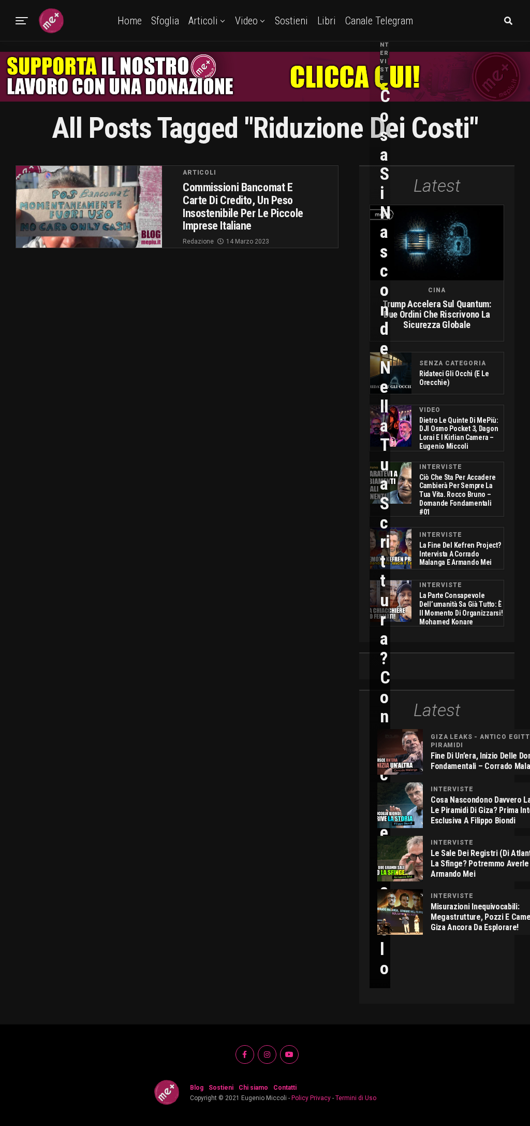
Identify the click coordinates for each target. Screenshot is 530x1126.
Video (246, 21)
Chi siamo (253, 1087)
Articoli (203, 21)
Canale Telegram (379, 21)
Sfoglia (165, 21)
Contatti (285, 1087)
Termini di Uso (355, 1098)
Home (129, 21)
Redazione (198, 241)
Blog (196, 1087)
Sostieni (291, 21)
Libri (326, 21)
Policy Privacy (311, 1098)
